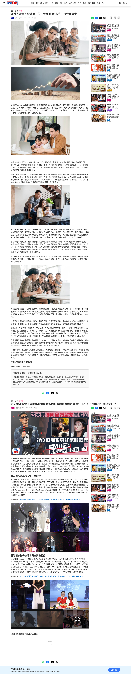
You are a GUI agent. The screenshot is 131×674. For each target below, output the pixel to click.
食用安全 (109, 89)
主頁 (12, 11)
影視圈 (108, 29)
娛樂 (16, 401)
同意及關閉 (113, 670)
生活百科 (109, 109)
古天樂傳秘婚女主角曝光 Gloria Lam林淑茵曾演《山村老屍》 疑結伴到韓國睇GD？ (51, 576)
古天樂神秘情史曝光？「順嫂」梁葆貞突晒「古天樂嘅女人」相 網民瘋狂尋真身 (49, 500)
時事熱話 (109, 39)
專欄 (16, 11)
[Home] (12, 3)
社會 (108, 69)
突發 (108, 119)
